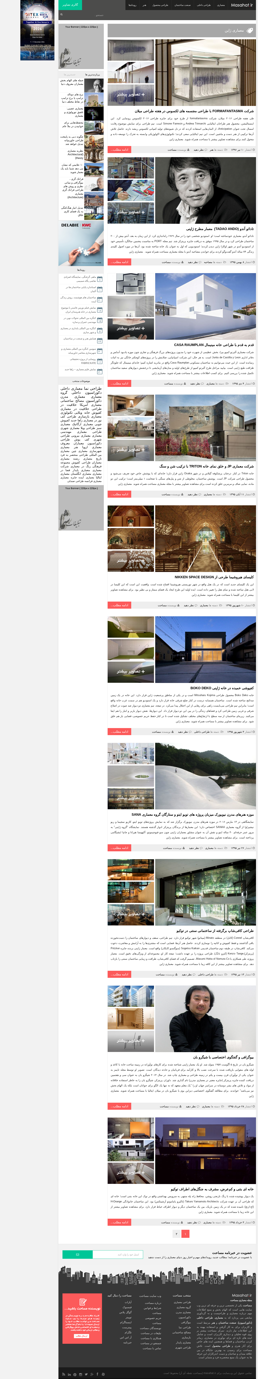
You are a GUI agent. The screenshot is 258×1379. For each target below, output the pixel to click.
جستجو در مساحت (150, 1343)
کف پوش (81, 439)
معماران (97, 462)
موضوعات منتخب (81, 381)
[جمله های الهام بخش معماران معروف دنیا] (93, 85)
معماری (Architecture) (75, 195)
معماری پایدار (81, 470)
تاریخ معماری (92, 458)
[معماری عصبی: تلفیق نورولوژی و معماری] (93, 114)
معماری (221, 5)
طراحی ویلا (88, 428)
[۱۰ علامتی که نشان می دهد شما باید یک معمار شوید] (93, 170)
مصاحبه (208, 262)
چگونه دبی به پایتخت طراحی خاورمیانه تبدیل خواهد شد (71, 140)
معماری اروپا (92, 447)
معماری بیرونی (81, 435)
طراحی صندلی (75, 481)
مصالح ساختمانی (72, 400)
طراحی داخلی (204, 5)
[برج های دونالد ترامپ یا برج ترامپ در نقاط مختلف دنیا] (93, 100)
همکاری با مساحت (151, 1338)
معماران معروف (72, 443)
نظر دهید (199, 149)
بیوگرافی (186, 1322)
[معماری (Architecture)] (93, 199)
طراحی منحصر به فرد (74, 454)
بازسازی (83, 416)
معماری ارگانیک (82, 424)
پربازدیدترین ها (92, 74)
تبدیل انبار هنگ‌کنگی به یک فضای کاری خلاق (72, 211)
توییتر (129, 1317)
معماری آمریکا (91, 404)
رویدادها (132, 5)
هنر (144, 5)
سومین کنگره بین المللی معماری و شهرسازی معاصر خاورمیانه (78, 350)
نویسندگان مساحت (150, 1328)
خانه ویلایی (82, 412)
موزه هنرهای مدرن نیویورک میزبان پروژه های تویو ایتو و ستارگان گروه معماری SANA (193, 814)
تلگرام (128, 1332)
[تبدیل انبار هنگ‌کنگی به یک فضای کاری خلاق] (93, 213)
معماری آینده (86, 477)
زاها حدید (76, 420)
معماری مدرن (72, 397)
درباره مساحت (153, 1302)
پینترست (127, 1327)
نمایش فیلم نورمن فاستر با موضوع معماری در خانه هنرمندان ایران (78, 309)
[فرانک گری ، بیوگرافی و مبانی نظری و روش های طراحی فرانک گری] (93, 184)
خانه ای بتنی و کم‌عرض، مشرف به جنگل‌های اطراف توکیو (212, 1189)
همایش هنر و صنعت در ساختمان (79, 338)
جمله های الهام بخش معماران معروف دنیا (71, 82)
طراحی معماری (89, 431)
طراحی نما (93, 388)
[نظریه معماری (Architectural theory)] (93, 156)
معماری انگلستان (81, 473)
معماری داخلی (71, 388)
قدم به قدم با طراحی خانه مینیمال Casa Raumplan (214, 345)
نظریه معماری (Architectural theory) (75, 154)
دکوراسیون (94, 401)
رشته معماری (69, 458)
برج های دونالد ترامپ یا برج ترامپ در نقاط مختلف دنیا (72, 98)
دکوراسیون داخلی (87, 393)
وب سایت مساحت (150, 1295)
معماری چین (79, 451)
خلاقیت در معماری (74, 408)
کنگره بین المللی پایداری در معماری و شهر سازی (78, 330)
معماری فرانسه (93, 481)
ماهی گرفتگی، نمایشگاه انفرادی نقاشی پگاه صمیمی (80, 279)
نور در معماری (92, 420)
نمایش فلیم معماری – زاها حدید (80, 369)
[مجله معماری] (242, 5)
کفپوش (97, 412)
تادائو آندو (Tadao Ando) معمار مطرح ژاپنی (220, 229)
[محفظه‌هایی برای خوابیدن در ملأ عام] (93, 128)
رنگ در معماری (81, 466)
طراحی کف (68, 416)
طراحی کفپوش (81, 462)
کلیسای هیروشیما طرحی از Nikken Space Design (214, 577)
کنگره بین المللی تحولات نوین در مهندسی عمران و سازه (80, 320)
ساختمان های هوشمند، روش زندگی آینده (78, 299)
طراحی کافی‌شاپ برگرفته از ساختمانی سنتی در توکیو (215, 931)
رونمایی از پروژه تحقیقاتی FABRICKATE (83, 361)
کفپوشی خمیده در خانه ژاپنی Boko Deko (222, 688)
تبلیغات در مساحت (151, 1333)
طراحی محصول (160, 5)
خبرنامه (127, 1342)
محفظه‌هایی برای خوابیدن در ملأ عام (72, 124)
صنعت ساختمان (183, 5)
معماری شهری (69, 428)
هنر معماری (69, 447)
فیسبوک (127, 1307)
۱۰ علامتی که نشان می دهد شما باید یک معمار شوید (72, 168)
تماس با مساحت (152, 1348)
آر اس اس (126, 1337)
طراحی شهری (183, 1347)
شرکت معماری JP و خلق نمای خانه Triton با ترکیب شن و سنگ (206, 466)
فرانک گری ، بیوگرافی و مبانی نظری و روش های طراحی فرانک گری (72, 184)
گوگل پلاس (125, 1312)
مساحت (172, 149)
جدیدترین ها (69, 74)
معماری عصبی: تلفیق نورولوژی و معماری (73, 112)
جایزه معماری (68, 477)
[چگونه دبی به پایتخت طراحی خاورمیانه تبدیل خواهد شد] (93, 142)
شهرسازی (95, 451)
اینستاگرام (126, 1322)
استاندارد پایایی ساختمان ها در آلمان (81, 289)
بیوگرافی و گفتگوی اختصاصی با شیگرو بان (223, 1057)
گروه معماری (184, 1307)
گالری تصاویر (70, 4)
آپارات (128, 1302)
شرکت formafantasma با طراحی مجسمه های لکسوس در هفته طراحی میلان (194, 111)
